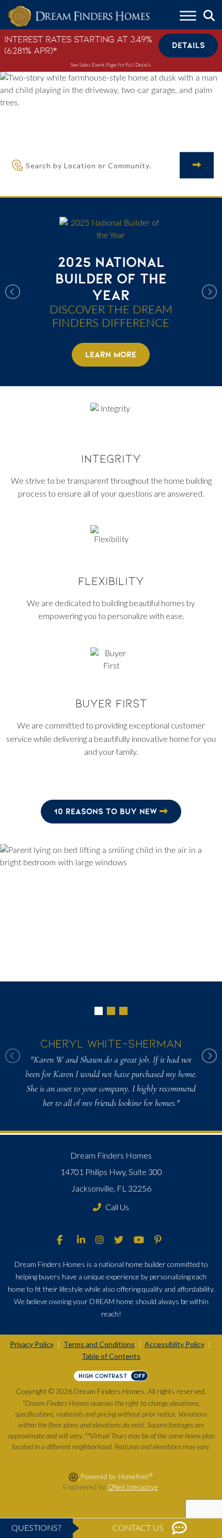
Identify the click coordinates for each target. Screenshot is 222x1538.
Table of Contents (111, 1356)
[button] (111, 292)
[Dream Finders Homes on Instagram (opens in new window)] (100, 1240)
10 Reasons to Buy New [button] (107, 811)
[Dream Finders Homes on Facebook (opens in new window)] (59, 1240)
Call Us (117, 1207)
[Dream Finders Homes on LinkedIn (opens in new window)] (81, 1240)
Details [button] (188, 45)
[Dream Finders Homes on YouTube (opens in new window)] (139, 1240)
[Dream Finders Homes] (78, 16)
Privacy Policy (32, 1344)
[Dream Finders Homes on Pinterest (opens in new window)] (158, 1240)
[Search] (209, 16)
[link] (111, 291)
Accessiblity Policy (174, 1344)
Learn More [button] (110, 354)
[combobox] (102, 165)
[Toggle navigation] (188, 17)
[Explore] (197, 165)
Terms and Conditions (99, 1344)
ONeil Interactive (133, 1487)
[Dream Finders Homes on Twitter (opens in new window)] (118, 1240)
